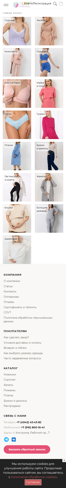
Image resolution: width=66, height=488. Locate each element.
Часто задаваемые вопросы (22, 358)
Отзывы (9, 301)
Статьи (8, 286)
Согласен (33, 481)
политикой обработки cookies (34, 477)
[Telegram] (6, 439)
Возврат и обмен (15, 347)
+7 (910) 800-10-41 (33, 427)
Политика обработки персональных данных (28, 319)
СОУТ (7, 312)
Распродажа (12, 405)
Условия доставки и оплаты (22, 342)
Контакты (10, 291)
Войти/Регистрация (37, 3)
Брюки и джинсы (15, 400)
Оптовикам (11, 296)
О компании (12, 281)
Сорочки (9, 379)
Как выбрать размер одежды (23, 353)
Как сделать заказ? (16, 337)
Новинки (10, 374)
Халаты (8, 384)
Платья (8, 395)
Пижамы (9, 390)
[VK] (13, 439)
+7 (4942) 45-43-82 (28, 422)
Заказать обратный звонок (26, 449)
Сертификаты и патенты (20, 307)
